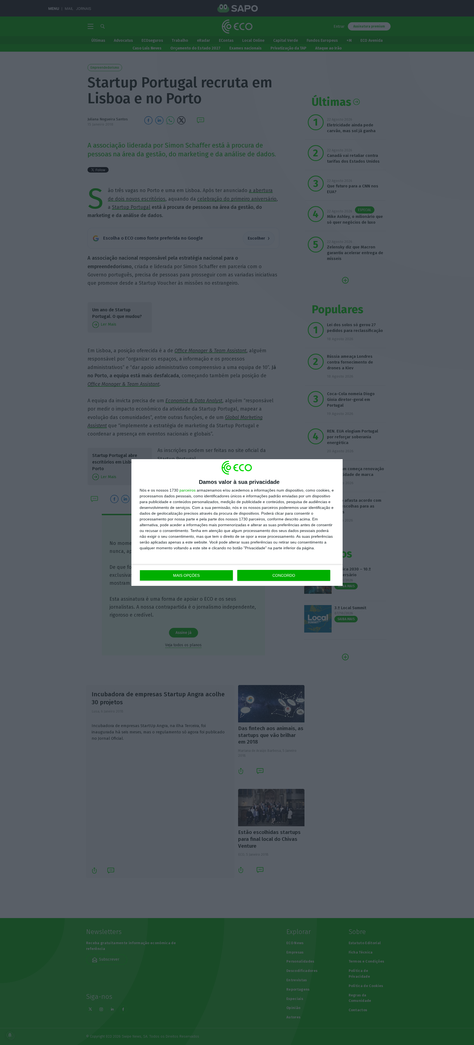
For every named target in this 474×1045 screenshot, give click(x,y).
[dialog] (237, 522)
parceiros (187, 490)
